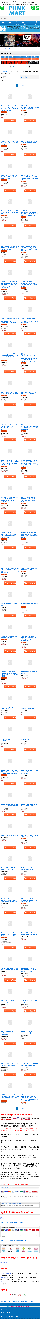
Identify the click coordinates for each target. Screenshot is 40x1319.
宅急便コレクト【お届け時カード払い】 (12, 1223)
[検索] (36, 18)
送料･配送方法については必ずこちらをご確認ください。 (17, 1301)
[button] (2, 8)
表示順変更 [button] (25, 77)
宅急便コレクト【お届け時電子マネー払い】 (13, 1240)
